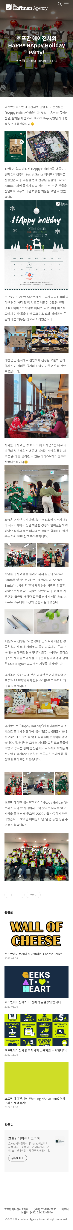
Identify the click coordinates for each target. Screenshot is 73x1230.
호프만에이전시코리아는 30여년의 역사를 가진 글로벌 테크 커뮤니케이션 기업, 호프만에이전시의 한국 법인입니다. (29, 1146)
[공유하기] (15, 895)
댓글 (8, 1124)
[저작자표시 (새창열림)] (42, 894)
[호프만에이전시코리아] (26, 7)
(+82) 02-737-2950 (45, 1209)
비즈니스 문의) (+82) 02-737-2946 (45, 1211)
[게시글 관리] (20, 895)
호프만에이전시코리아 (24, 1138)
